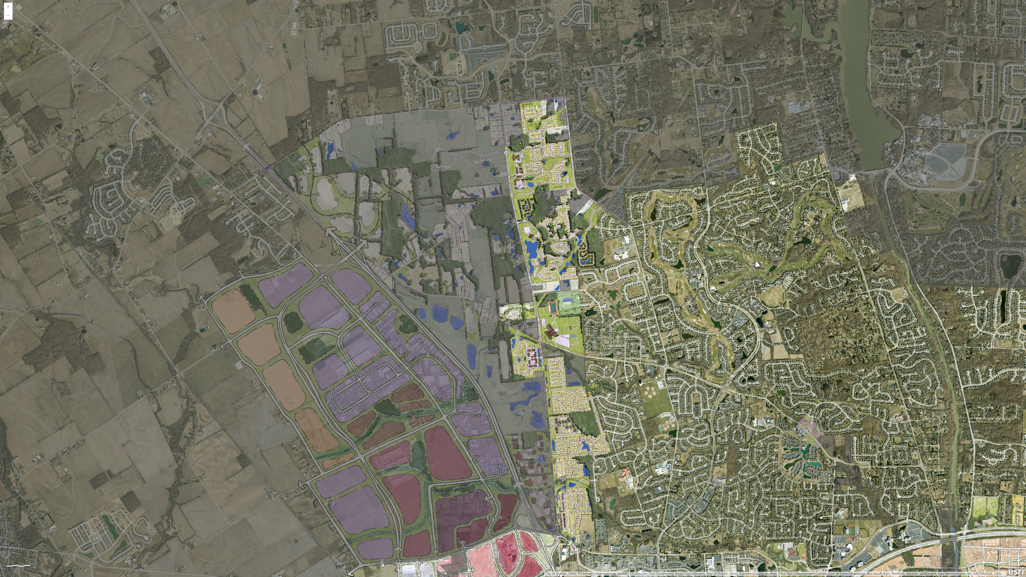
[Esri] (1016, 571)
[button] (8, 7)
